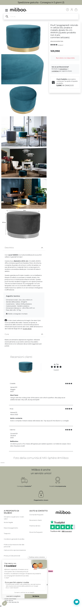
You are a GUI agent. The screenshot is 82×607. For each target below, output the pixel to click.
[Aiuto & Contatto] (67, 10)
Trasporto (7, 533)
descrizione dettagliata (56, 41)
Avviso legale (8, 522)
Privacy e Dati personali (12, 556)
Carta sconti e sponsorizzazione (15, 550)
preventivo (63, 69)
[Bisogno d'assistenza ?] (76, 602)
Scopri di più (27, 328)
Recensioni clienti (35, 520)
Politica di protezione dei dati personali (14, 545)
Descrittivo (9, 248)
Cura (7, 334)
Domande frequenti (36, 514)
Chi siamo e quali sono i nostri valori (14, 518)
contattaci (55, 71)
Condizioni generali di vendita (14, 539)
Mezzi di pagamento (11, 528)
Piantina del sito (34, 526)
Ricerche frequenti (35, 532)
